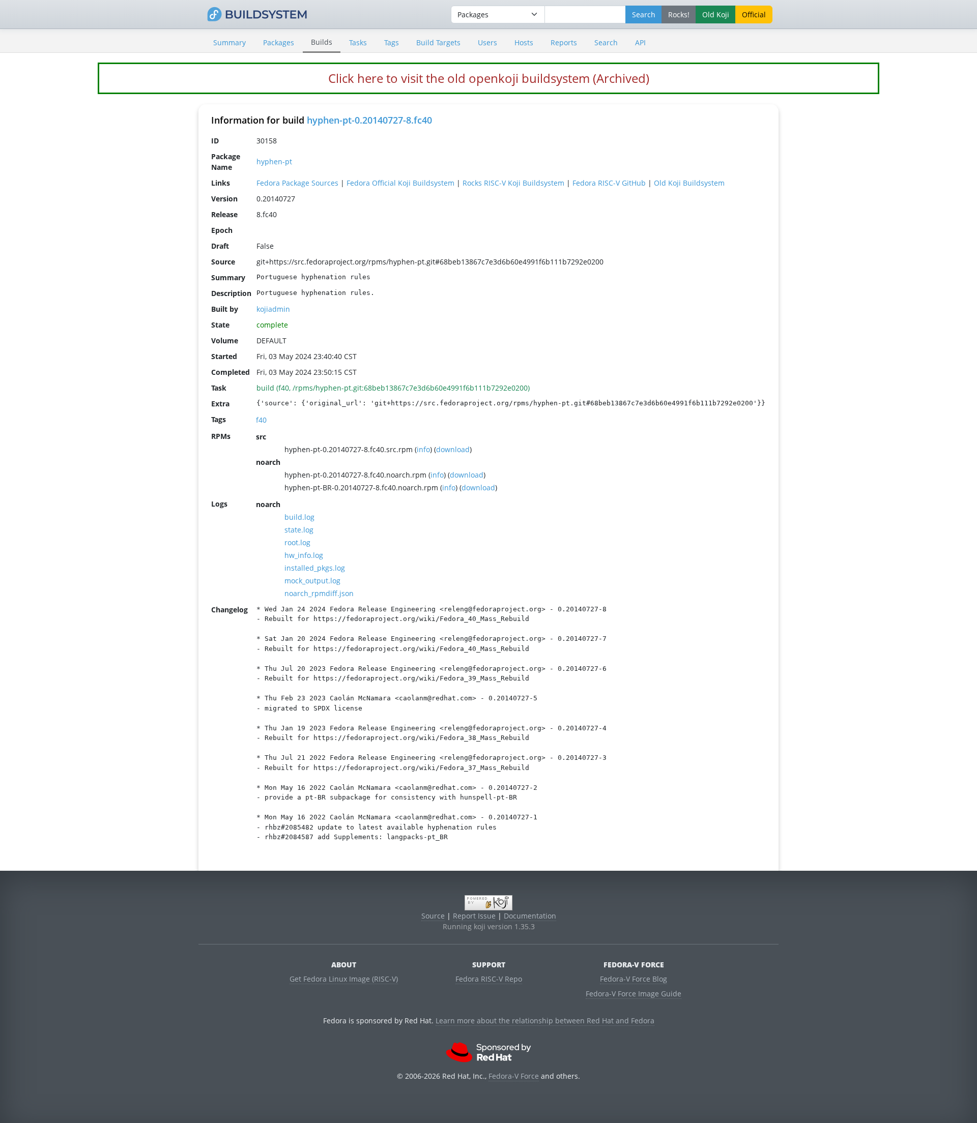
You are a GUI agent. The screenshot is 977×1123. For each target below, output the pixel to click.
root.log (297, 542)
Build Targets (438, 42)
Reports (564, 42)
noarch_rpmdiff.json (319, 593)
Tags (391, 42)
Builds (321, 42)
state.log (298, 530)
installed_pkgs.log (314, 568)
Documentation (530, 916)
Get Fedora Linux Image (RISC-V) (344, 979)
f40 (261, 420)
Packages (278, 42)
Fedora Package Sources (297, 183)
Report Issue (474, 916)
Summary (229, 42)
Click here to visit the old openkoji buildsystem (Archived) (488, 78)
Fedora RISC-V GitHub (609, 183)
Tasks (358, 42)
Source (433, 916)
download (453, 449)
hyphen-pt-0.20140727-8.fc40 (369, 120)
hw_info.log (303, 555)
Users (487, 42)
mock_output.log (312, 580)
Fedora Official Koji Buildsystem (400, 183)
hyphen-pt (274, 161)
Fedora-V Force (514, 1076)
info (423, 449)
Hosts (523, 42)
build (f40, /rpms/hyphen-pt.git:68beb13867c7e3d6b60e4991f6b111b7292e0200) (393, 388)
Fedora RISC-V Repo (488, 979)
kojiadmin (273, 309)
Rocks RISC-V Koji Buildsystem (513, 183)
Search (606, 42)
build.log (299, 517)
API (640, 42)
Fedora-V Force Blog (633, 979)
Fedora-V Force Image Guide (633, 993)
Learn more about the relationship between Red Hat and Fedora (545, 1020)
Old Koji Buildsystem (689, 183)
